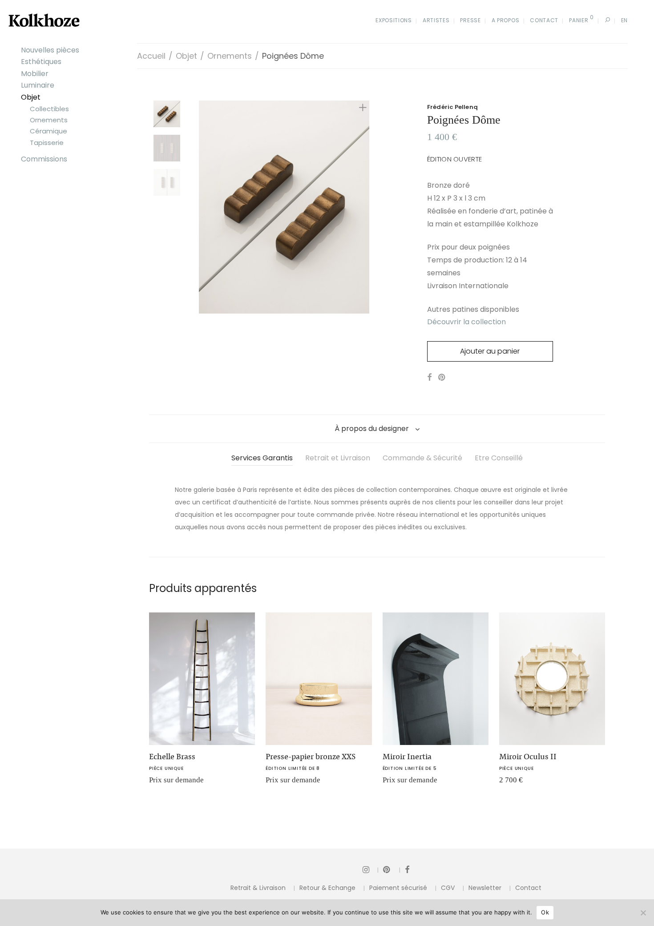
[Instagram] (371, 869)
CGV (448, 887)
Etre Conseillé (499, 458)
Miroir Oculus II (528, 756)
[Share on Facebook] (429, 377)
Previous (204, 206)
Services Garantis (262, 458)
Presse (470, 20)
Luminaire (37, 85)
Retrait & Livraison (258, 887)
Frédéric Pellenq (452, 107)
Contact (544, 20)
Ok (545, 912)
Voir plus (158, 783)
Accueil (151, 55)
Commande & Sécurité (422, 458)
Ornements (49, 120)
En (624, 20)
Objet (30, 97)
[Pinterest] (391, 869)
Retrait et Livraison (337, 458)
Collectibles (49, 108)
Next (364, 206)
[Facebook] (407, 869)
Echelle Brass (172, 756)
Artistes (436, 20)
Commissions (44, 159)
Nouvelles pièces (50, 50)
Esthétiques (41, 61)
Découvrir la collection (466, 322)
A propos (506, 20)
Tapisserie (47, 142)
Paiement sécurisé (398, 887)
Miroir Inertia (407, 756)
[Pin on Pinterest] (442, 377)
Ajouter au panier (490, 351)
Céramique (48, 131)
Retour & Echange (327, 887)
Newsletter (484, 887)
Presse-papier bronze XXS (310, 756)
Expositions (393, 20)
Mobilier (34, 73)
